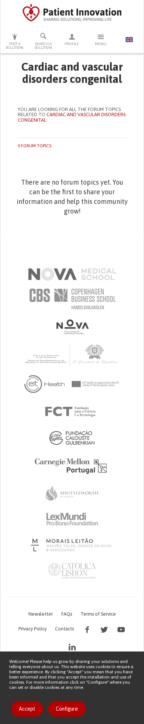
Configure (67, 709)
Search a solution (43, 46)
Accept (27, 709)
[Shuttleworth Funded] (72, 493)
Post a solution (14, 46)
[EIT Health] (72, 384)
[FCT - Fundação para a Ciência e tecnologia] (72, 412)
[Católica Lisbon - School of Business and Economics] (72, 571)
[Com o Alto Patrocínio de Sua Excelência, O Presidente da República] (72, 354)
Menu (100, 44)
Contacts (64, 629)
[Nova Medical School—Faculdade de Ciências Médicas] (72, 274)
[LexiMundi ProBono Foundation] (72, 519)
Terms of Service (98, 614)
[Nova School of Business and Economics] (72, 326)
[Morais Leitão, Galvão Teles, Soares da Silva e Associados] (72, 545)
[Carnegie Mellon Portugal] (72, 465)
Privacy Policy (32, 629)
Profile (72, 44)
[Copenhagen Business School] (72, 299)
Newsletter (40, 614)
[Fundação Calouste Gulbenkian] (72, 437)
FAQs (66, 614)
